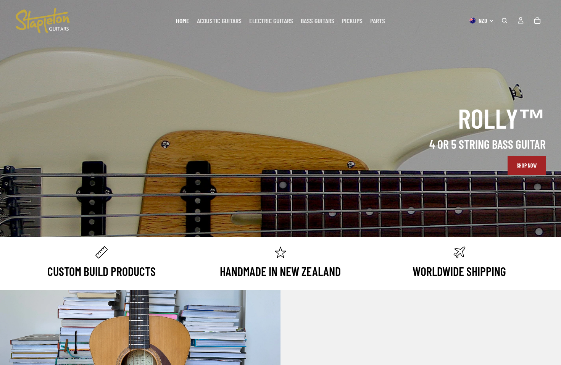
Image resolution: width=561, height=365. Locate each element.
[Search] (504, 20)
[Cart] (537, 20)
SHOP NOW (527, 165)
